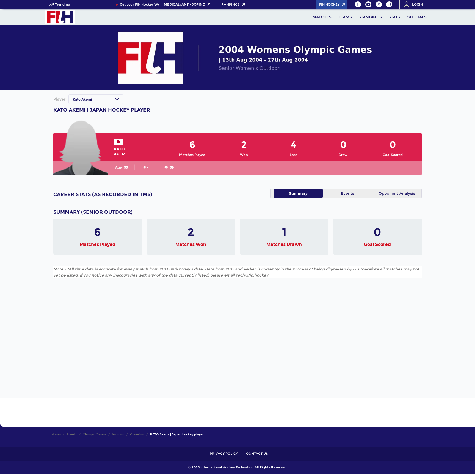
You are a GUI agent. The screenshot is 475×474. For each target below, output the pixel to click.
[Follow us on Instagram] (389, 4)
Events (347, 193)
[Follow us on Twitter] (379, 4)
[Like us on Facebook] (358, 4)
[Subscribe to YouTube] (368, 4)
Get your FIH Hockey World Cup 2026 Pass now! (156, 4)
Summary (298, 193)
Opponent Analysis (397, 193)
